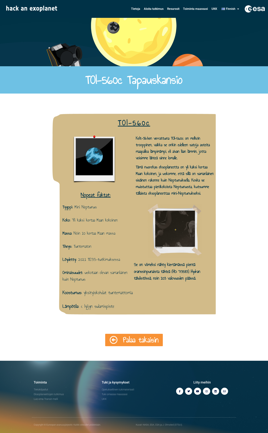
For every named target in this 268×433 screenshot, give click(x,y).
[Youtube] (197, 391)
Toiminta (40, 382)
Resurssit (173, 9)
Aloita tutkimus (154, 9)
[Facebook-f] (179, 391)
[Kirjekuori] (224, 391)
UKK (214, 9)
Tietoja (135, 9)
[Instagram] (206, 391)
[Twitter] (188, 391)
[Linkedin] (215, 391)
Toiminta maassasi (195, 9)
